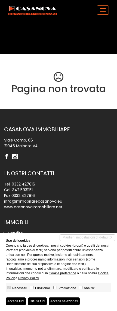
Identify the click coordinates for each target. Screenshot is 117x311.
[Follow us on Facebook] (8, 157)
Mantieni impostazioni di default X (87, 237)
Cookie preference (62, 273)
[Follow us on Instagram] (16, 157)
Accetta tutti (15, 301)
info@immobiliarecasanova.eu (33, 201)
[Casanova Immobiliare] (32, 10)
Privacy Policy (28, 278)
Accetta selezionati (64, 301)
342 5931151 (22, 190)
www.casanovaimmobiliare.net (33, 207)
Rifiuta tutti (37, 301)
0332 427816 (23, 184)
